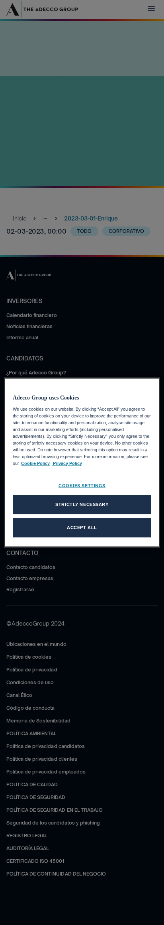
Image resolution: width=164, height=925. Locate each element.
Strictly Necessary (81, 504)
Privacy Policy (67, 463)
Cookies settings (82, 485)
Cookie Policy (35, 463)
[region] (82, 462)
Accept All (82, 527)
